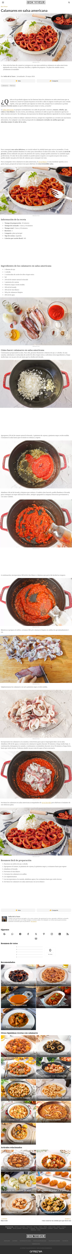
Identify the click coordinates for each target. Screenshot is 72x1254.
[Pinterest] (44, 934)
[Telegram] (20, 934)
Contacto (65, 1240)
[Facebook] (28, 934)
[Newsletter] (36, 938)
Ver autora (34, 921)
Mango (35, 1227)
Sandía (58, 1227)
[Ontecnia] (36, 1252)
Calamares (5, 85)
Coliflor (56, 1228)
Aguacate (61, 1228)
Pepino (40, 1227)
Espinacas (33, 1230)
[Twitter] (36, 934)
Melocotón (30, 1227)
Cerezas (63, 1227)
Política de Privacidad (39, 1240)
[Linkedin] (59, 934)
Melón (45, 1227)
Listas (38, 1230)
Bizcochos (25, 1228)
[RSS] (67, 934)
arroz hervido (46, 802)
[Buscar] (69, 2)
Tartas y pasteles (17, 1228)
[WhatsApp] (12, 934)
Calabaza (50, 1228)
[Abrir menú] (3, 2)
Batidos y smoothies (20, 1227)
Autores (14, 1240)
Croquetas (32, 1228)
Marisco (12, 85)
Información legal (25, 1240)
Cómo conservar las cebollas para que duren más (56, 1220)
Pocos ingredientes (41, 1228)
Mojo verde (4, 1220)
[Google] (4, 934)
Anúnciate (7, 1240)
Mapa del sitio (36, 1244)
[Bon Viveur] (36, 2)
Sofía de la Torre (14, 916)
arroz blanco (42, 162)
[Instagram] (52, 934)
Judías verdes (52, 1227)
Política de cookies (54, 1240)
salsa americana (8, 110)
